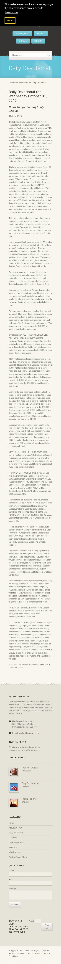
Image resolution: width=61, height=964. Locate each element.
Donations (13, 838)
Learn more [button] (11, 12)
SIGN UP (38, 41)
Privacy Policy (34, 953)
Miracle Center (15, 852)
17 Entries (25, 802)
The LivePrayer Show (18, 857)
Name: (11, 871)
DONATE (23, 41)
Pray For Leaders (30, 783)
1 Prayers (25, 786)
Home (12, 82)
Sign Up (47, 926)
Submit (15, 905)
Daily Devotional (16, 833)
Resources (23, 82)
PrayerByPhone (22, 34)
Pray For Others (30, 767)
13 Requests (26, 771)
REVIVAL (41, 34)
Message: (13, 888)
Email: (11, 879)
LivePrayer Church (17, 842)
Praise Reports (29, 798)
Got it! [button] (10, 20)
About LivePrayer (16, 828)
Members (13, 847)
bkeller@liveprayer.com (29, 733)
